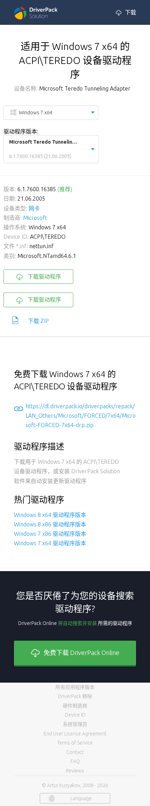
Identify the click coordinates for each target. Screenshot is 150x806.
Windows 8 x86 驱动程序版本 (50, 524)
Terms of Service (75, 743)
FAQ (75, 761)
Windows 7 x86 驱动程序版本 (50, 534)
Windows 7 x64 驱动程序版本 (50, 543)
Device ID (75, 715)
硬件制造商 (75, 705)
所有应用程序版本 (75, 687)
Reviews (75, 770)
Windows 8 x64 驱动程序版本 (50, 515)
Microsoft (35, 218)
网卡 (34, 208)
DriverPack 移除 (75, 696)
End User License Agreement (75, 733)
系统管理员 (75, 724)
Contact (75, 752)
